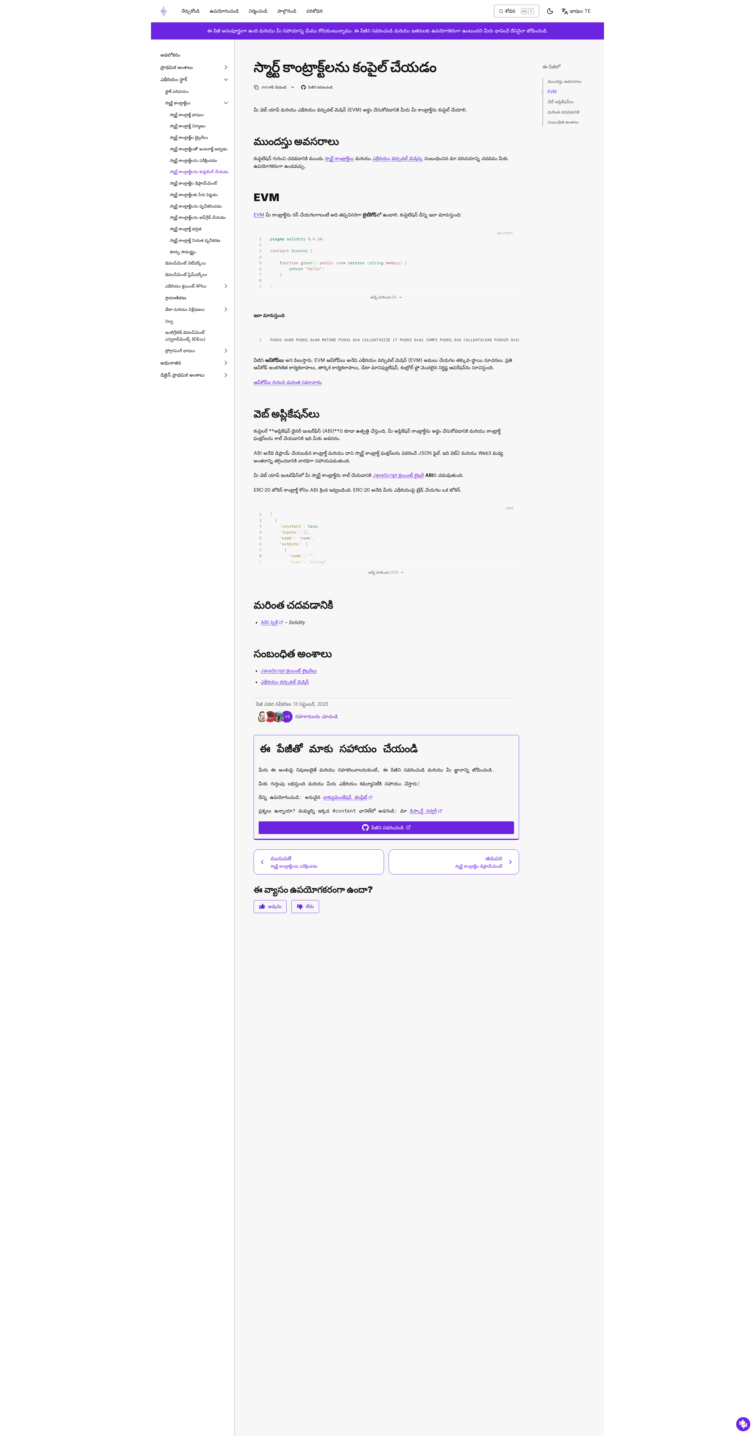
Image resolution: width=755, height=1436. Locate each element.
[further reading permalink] (251, 605)
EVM (259, 215)
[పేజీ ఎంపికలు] (292, 87)
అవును (275, 906)
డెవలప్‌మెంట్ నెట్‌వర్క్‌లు (185, 262)
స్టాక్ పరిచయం (176, 90)
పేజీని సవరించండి (317, 87)
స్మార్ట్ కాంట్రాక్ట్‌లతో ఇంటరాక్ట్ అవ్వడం (198, 148)
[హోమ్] (163, 11)
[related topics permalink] (251, 653)
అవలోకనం (170, 55)
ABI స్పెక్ (272, 622)
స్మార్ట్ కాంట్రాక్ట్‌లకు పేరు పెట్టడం (194, 194)
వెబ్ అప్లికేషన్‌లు (561, 101)
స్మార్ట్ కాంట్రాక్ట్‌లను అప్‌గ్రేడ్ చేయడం (198, 217)
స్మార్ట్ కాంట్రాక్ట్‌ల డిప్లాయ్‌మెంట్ (193, 183)
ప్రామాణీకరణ (175, 297)
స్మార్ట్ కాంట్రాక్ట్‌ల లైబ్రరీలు (189, 137)
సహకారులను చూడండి (316, 716)
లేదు (310, 906)
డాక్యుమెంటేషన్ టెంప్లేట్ (347, 797)
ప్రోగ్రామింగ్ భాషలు (180, 350)
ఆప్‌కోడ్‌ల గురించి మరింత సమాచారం (288, 382)
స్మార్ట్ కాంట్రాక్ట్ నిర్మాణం (188, 125)
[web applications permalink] (251, 414)
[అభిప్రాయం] (743, 1424)
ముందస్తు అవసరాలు (565, 81)
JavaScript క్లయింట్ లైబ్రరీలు (289, 671)
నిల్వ (169, 320)
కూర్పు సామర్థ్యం (183, 251)
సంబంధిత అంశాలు (563, 121)
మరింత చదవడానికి (563, 111)
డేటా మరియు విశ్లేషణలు (185, 309)
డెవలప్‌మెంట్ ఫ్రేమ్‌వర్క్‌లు (186, 274)
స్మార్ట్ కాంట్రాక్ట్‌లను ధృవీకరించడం (196, 205)
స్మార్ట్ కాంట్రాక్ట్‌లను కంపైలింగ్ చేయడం (199, 171)
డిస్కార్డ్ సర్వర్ (426, 811)
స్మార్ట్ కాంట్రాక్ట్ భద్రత (185, 228)
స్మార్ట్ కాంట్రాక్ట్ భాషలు (187, 114)
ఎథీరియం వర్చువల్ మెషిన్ (397, 158)
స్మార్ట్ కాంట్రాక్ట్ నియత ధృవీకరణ (195, 239)
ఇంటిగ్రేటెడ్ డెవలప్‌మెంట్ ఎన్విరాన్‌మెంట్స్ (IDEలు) (185, 336)
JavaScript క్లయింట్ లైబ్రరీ (398, 475)
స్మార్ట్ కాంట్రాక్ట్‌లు (178, 102)
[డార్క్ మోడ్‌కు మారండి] (550, 11)
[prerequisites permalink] (251, 141)
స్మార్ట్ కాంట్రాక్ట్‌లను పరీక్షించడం (193, 160)
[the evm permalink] (251, 197)
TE (580, 11)
